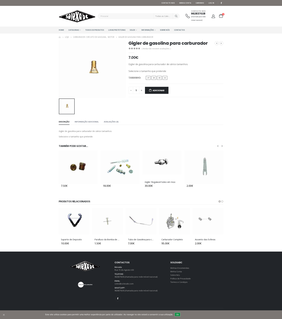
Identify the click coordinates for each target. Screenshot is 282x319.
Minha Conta (176, 271)
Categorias (73, 30)
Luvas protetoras (116, 30)
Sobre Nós (165, 30)
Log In (211, 3)
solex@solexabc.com (124, 283)
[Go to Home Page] (60, 37)
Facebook (118, 298)
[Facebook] (221, 3)
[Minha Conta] (213, 16)
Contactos (179, 30)
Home (61, 30)
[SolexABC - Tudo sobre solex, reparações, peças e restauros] (77, 16)
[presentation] (218, 146)
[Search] (176, 16)
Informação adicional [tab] (87, 121)
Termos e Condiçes (179, 282)
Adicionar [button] (92, 155)
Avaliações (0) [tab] (111, 121)
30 (159, 78)
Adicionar (158, 90)
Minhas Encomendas (179, 268)
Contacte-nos (168, 3)
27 (148, 78)
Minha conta (185, 3)
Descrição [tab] (64, 121)
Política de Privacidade (180, 278)
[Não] (3, 314)
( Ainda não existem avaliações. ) (156, 48)
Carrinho (200, 3)
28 (154, 78)
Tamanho (134, 77)
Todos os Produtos (94, 30)
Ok (177, 314)
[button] (219, 201)
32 (165, 78)
